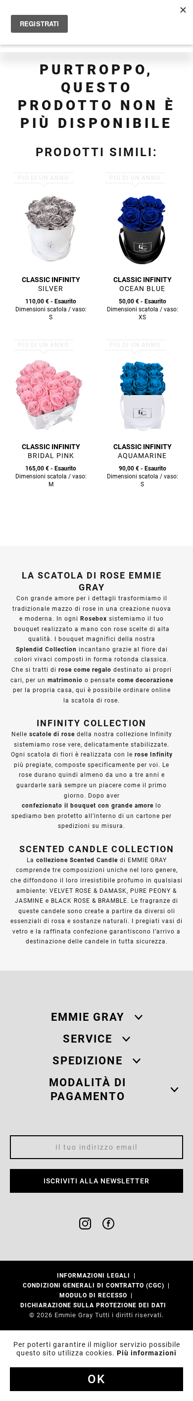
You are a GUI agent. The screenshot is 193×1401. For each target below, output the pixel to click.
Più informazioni (147, 1352)
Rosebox (93, 618)
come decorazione (145, 680)
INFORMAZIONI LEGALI (94, 1275)
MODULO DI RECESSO (94, 1295)
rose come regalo (84, 669)
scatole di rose (52, 734)
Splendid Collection (46, 649)
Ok (96, 1379)
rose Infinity (154, 754)
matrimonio (65, 680)
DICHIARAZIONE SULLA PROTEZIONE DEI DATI (94, 1305)
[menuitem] (97, 1276)
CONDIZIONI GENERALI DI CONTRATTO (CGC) (94, 1285)
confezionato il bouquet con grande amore (87, 805)
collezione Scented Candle (77, 860)
